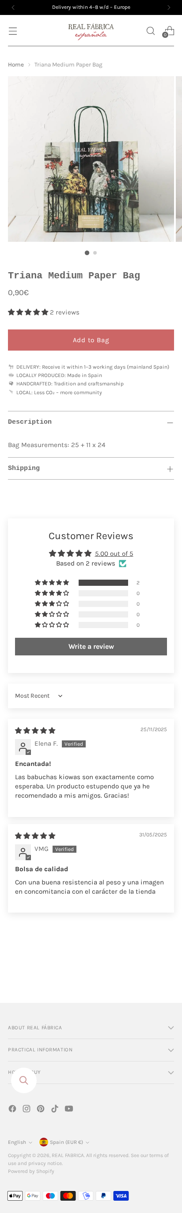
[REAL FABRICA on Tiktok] (55, 1110)
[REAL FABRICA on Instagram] (27, 1110)
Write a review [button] (91, 646)
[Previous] (13, 7)
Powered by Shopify (31, 1171)
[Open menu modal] (13, 31)
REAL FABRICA (68, 1155)
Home (16, 64)
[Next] (168, 7)
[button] (150, 31)
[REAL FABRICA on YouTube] (69, 1110)
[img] (35, 731)
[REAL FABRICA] (91, 30)
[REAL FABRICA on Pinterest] (41, 1110)
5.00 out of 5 (114, 554)
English (17, 1142)
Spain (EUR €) (66, 1142)
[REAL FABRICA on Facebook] (13, 1110)
